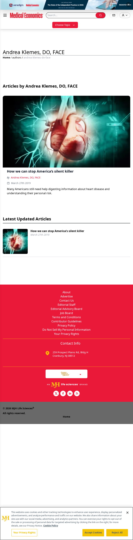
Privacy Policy (66, 325)
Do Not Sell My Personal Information (66, 330)
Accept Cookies (93, 532)
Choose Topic (62, 25)
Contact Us (66, 300)
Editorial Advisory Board (66, 309)
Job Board (66, 313)
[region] (66, 523)
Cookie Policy (50, 525)
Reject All (117, 532)
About (66, 292)
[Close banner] (128, 4)
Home (6, 57)
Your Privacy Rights (66, 334)
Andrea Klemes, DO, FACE (26, 177)
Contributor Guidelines (66, 321)
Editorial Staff (66, 305)
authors (16, 57)
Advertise (66, 296)
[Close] (127, 512)
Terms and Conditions (66, 317)
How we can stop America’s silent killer (57, 231)
